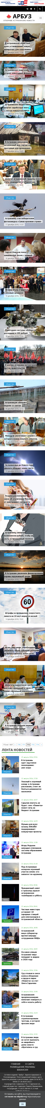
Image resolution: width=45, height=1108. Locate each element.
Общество (10, 28)
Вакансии (22, 1069)
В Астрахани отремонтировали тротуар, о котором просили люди (30, 1020)
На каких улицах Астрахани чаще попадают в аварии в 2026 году (30, 956)
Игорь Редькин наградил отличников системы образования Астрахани (31, 849)
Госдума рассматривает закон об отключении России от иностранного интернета (17, 498)
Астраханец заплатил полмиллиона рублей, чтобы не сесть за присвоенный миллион (18, 535)
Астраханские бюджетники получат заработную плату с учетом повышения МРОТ (17, 107)
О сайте (29, 1064)
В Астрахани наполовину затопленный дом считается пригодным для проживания (17, 145)
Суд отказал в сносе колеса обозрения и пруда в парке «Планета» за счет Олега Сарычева (30, 978)
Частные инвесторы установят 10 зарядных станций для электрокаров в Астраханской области (31, 914)
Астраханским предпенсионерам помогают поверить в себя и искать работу (31, 998)
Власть (5, 942)
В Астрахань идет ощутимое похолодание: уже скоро (28, 764)
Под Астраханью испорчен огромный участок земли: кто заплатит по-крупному (31, 870)
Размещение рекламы (22, 1066)
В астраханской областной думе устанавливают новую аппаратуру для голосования (17, 46)
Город (5, 900)
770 (19, 745)
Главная (15, 1064)
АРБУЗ (19, 17)
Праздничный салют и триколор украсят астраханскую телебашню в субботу (31, 892)
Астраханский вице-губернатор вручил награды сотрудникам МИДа (30, 934)
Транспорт (7, 921)
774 (37, 745)
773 (33, 745)
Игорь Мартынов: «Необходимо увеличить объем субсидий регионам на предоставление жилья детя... (21, 650)
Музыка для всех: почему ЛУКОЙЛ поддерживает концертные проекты (31, 828)
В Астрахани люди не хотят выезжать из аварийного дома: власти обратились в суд (30, 1042)
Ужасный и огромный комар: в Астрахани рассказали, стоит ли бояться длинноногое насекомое (31, 786)
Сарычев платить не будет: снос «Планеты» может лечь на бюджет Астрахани (32, 806)
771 (23, 745)
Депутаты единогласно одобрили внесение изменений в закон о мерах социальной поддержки (20, 688)
